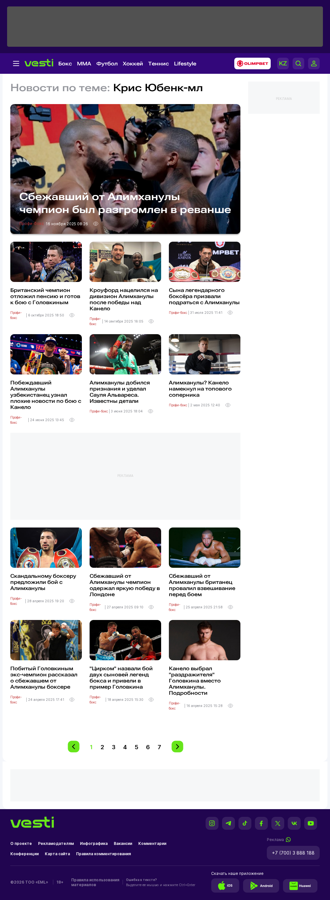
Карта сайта (57, 853)
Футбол (107, 64)
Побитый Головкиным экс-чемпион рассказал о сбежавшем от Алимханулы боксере (43, 677)
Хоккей (133, 64)
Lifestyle (185, 64)
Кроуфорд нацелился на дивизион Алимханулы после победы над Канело (124, 299)
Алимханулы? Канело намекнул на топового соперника (200, 389)
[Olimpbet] (250, 63)
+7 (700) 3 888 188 (293, 853)
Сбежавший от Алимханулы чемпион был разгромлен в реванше (125, 203)
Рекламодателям (56, 843)
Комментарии (152, 843)
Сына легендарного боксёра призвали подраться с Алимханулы (204, 296)
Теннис (158, 64)
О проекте (21, 843)
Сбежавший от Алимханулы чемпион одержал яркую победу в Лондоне (125, 585)
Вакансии (123, 843)
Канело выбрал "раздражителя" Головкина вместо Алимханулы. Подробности (195, 680)
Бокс (65, 64)
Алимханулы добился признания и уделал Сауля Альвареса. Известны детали (120, 392)
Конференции (24, 853)
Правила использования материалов (95, 882)
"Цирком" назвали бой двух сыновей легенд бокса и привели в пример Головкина (121, 677)
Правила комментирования (103, 853)
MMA (84, 64)
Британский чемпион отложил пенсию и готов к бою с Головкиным (45, 296)
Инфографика (94, 843)
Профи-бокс (32, 223)
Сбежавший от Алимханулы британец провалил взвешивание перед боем (202, 585)
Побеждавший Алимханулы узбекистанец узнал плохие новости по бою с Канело (45, 395)
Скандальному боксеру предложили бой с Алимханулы (43, 582)
